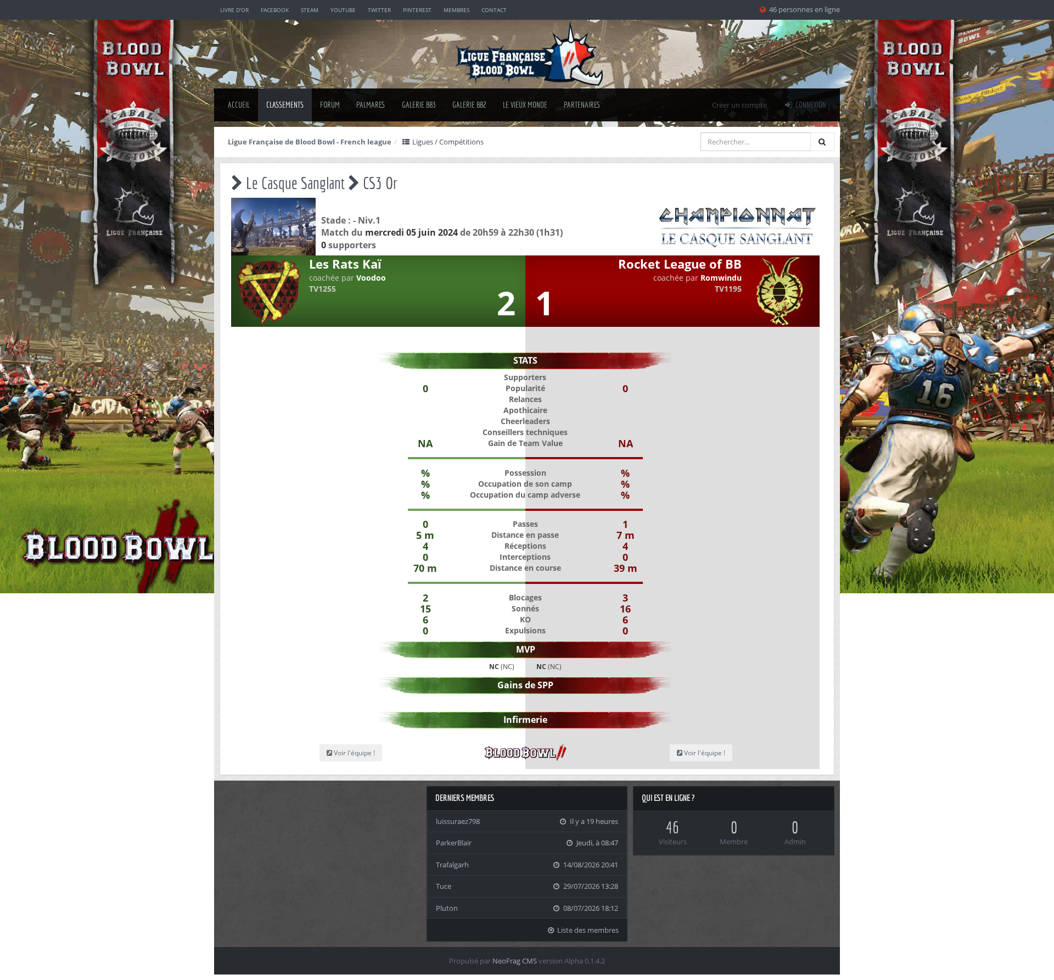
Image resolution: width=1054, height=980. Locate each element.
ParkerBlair (454, 843)
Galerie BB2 (469, 104)
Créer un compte (739, 105)
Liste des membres (587, 930)
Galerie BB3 (419, 104)
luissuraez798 (458, 821)
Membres (456, 10)
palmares (370, 104)
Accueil (239, 104)
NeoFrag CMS (514, 961)
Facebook (275, 10)
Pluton (447, 908)
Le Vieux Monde (525, 104)
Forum (330, 104)
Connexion (810, 104)
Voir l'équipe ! (353, 753)
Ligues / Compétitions (447, 142)
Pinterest (417, 10)
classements (285, 104)
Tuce (443, 886)
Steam (309, 10)
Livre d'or (234, 10)
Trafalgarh (452, 865)
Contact (494, 10)
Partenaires (582, 104)
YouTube (343, 10)
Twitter (379, 10)
